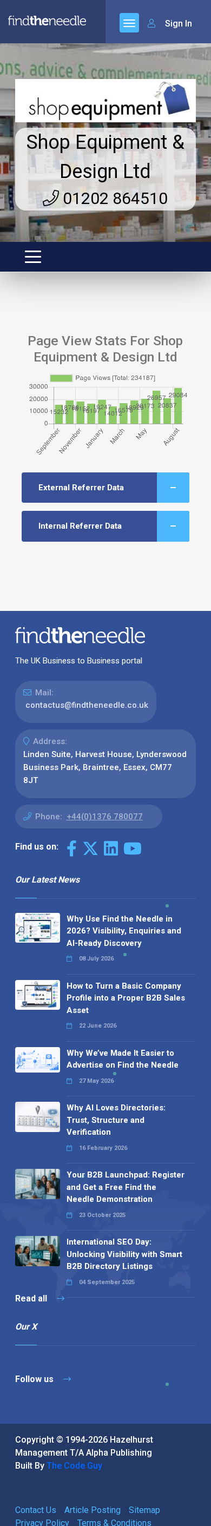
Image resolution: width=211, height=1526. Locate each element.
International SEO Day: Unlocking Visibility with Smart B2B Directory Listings (124, 1254)
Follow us (35, 1379)
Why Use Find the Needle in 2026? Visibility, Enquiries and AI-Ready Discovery (124, 931)
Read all (32, 1298)
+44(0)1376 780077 (105, 816)
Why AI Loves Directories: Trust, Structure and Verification (116, 1120)
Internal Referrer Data (80, 526)
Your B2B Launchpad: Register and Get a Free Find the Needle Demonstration (125, 1187)
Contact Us (35, 1510)
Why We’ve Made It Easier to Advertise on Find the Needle (123, 1059)
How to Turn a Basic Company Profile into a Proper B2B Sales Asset (126, 998)
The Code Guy (74, 1466)
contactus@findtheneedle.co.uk (86, 705)
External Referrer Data (81, 487)
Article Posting (92, 1510)
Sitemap (144, 1510)
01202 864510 (113, 198)
